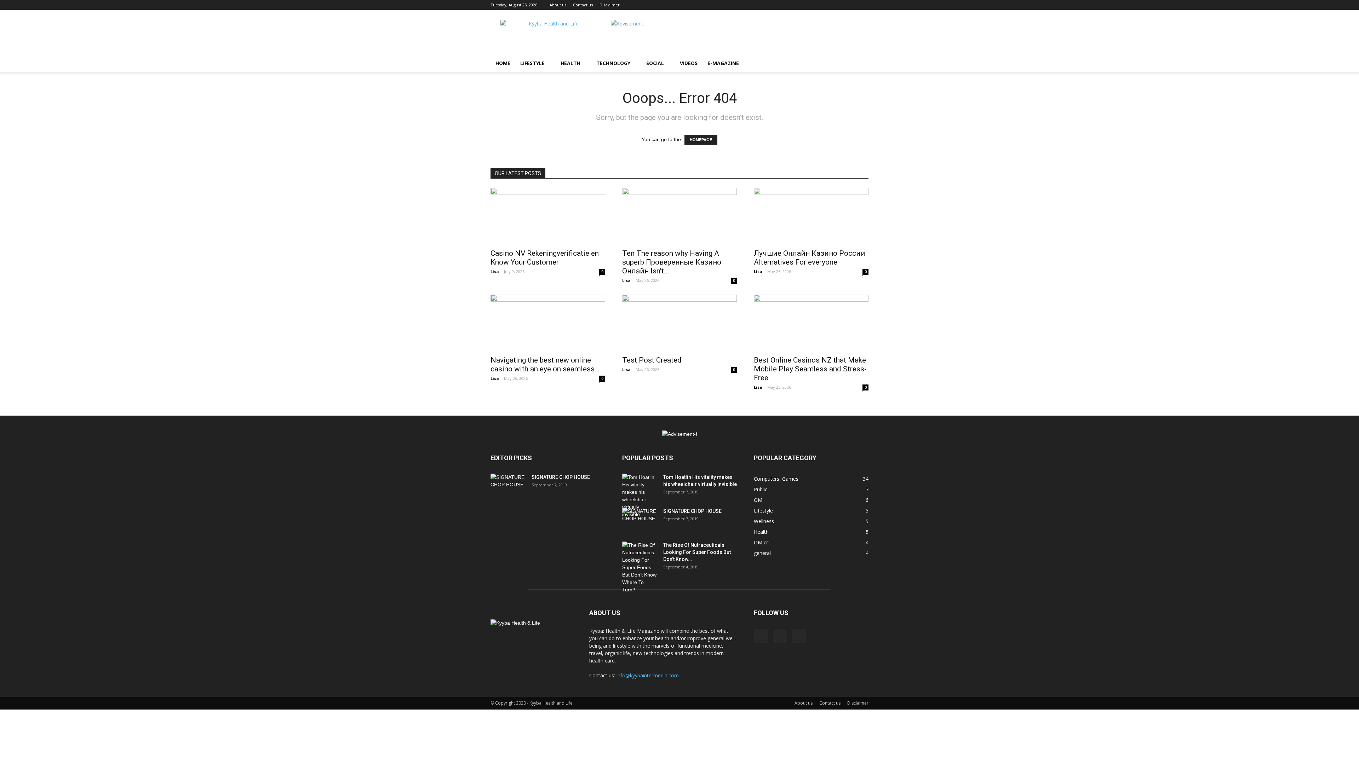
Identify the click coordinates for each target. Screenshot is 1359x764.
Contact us (583, 4)
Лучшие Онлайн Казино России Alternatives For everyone (809, 257)
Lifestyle (532, 63)
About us (558, 4)
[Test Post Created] (679, 323)
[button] (859, 63)
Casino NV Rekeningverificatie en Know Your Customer (545, 257)
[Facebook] (761, 636)
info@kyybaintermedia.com (648, 675)
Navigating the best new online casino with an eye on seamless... (545, 364)
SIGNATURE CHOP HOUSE (561, 477)
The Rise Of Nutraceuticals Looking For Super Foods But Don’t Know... (697, 552)
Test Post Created (652, 360)
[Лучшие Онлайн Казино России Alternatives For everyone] (811, 216)
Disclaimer (610, 4)
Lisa (495, 271)
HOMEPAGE (701, 140)
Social (655, 63)
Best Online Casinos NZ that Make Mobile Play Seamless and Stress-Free (810, 369)
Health (570, 63)
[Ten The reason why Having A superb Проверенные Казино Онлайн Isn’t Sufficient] (679, 216)
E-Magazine (723, 63)
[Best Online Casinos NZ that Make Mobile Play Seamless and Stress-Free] (811, 323)
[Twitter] (799, 636)
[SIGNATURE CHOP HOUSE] (508, 486)
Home (502, 63)
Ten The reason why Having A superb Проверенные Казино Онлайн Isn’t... (671, 262)
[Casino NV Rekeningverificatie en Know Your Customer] (548, 216)
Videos (689, 63)
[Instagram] (780, 636)
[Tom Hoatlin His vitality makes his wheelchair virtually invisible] (640, 496)
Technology (613, 63)
